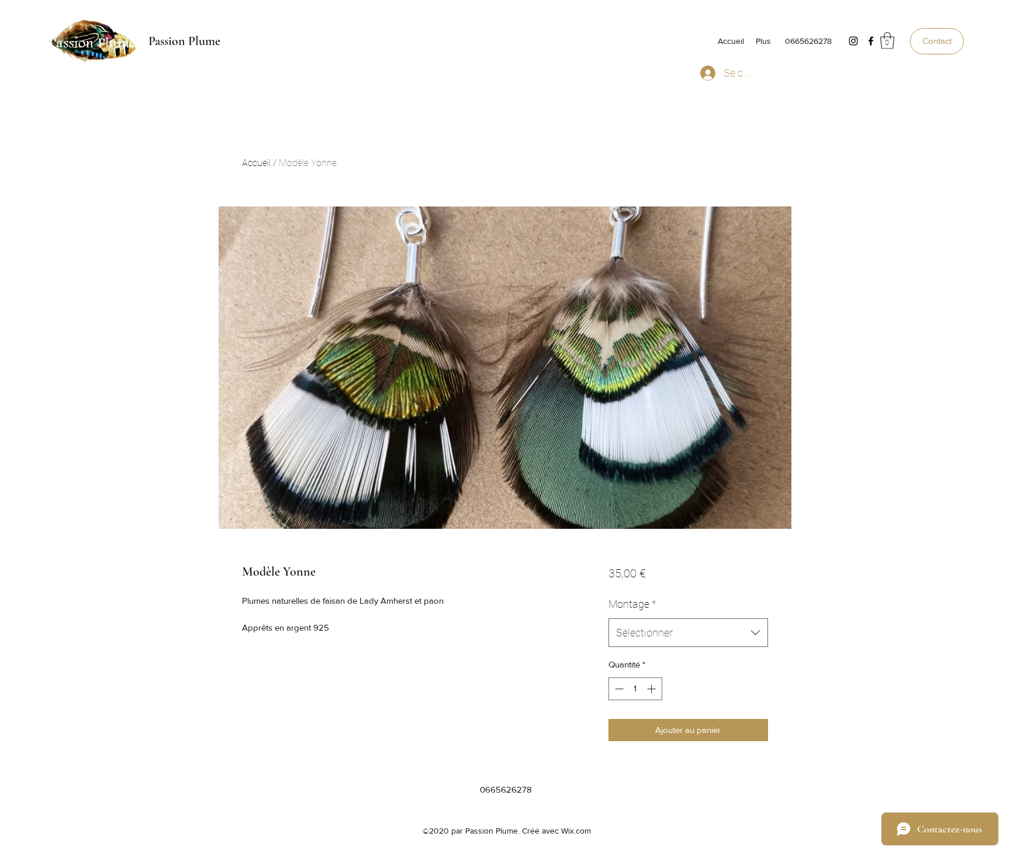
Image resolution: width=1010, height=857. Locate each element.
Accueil (256, 162)
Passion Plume (184, 41)
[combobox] (688, 633)
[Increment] (652, 689)
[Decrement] (618, 689)
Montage (632, 604)
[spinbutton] (635, 689)
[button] (887, 40)
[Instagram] (853, 41)
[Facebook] (871, 41)
